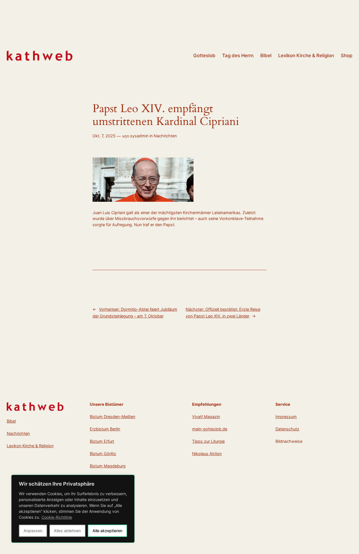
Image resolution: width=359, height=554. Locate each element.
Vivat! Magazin (206, 416)
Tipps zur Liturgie (208, 441)
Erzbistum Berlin (105, 428)
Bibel (11, 421)
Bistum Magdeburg (108, 465)
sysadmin (139, 135)
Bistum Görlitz (103, 453)
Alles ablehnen (67, 530)
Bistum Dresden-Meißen (112, 416)
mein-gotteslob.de (209, 428)
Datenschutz (287, 428)
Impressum (286, 416)
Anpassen (33, 530)
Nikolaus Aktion (207, 453)
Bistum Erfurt (102, 441)
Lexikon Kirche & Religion (30, 445)
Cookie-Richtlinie (57, 517)
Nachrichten (165, 135)
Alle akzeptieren (107, 530)
